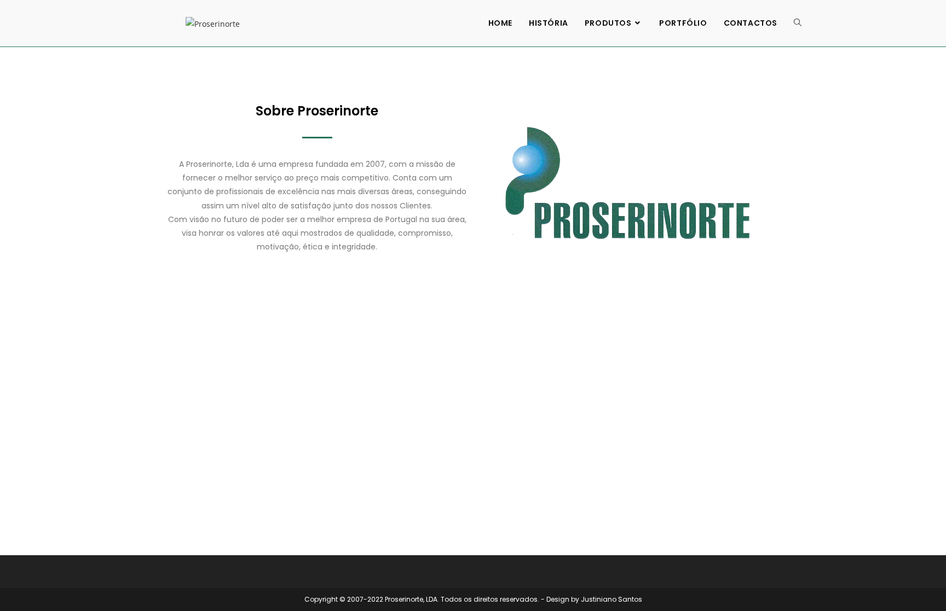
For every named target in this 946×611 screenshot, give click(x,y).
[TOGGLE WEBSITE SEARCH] (798, 23)
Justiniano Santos (611, 599)
